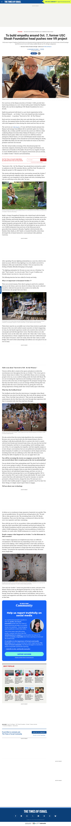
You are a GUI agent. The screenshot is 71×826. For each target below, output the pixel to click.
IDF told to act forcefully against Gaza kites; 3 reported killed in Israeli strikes (29, 697)
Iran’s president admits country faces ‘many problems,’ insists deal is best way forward (19, 680)
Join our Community (51, 1)
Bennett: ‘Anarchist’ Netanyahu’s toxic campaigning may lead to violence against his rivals (39, 680)
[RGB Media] (35, 823)
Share (34, 53)
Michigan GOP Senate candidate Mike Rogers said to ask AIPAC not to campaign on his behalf (9, 697)
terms (42, 162)
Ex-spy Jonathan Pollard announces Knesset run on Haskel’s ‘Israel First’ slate (10, 815)
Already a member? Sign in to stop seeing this (24, 657)
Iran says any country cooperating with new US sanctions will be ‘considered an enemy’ (9, 680)
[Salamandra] (43, 823)
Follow (42, 49)
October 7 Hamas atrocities (31, 724)
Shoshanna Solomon (33, 49)
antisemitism (15, 725)
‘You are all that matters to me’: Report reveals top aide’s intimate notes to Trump (29, 680)
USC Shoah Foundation (20, 724)
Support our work (24, 654)
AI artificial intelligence (7, 725)
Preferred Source (47, 46)
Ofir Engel (16, 127)
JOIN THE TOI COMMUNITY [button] (39, 732)
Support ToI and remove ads (63, 1)
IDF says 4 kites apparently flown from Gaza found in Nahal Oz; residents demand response (39, 697)
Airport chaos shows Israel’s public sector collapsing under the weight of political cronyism (19, 697)
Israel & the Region (11, 724)
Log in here (43, 735)
